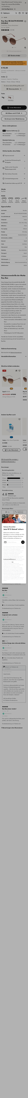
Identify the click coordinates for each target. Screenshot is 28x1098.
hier (12, 562)
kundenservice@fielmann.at (9, 559)
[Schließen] (23, 517)
